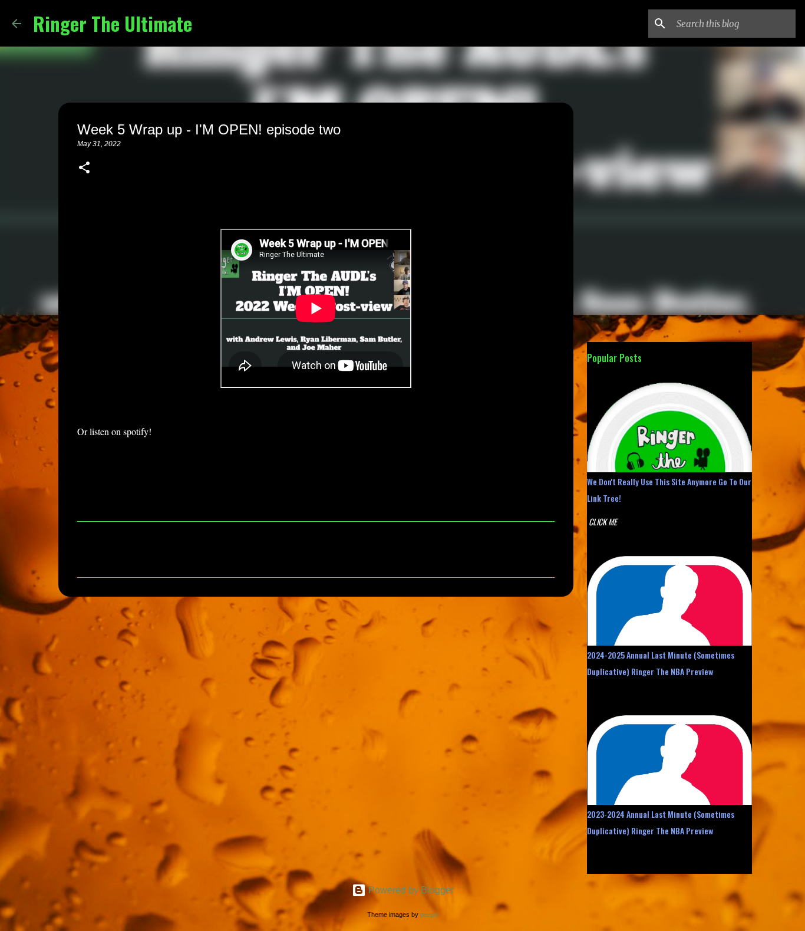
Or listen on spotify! (114, 431)
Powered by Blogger (410, 890)
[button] (84, 168)
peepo (429, 914)
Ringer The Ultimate (112, 23)
